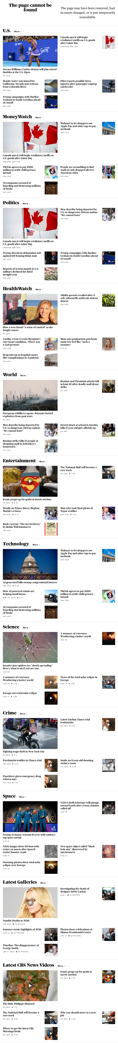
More (17, 31)
